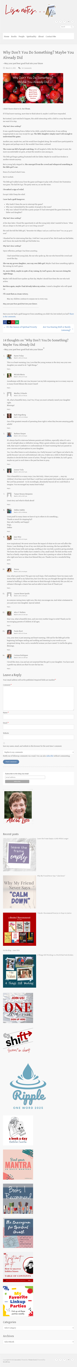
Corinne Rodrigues (21, 655)
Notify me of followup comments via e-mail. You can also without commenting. (36, 756)
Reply (9, 369)
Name (6, 713)
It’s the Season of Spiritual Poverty (20, 327)
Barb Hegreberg (20, 415)
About (41, 36)
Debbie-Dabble (19, 510)
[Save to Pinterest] (13, 322)
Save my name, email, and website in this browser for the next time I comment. (32, 746)
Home (6, 36)
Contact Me (51, 36)
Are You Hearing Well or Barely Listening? (58, 328)
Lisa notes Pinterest (64, 21)
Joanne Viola (19, 470)
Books (14, 36)
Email (6, 723)
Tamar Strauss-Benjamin (23, 494)
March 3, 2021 (11, 68)
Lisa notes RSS (72, 21)
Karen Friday (19, 356)
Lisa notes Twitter (60, 21)
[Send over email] (17, 322)
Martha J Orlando (20, 393)
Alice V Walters (19, 612)
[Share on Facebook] (5, 322)
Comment (7, 685)
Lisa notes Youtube (68, 21)
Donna (16, 569)
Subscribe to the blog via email (16, 774)
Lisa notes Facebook (56, 21)
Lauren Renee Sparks (22, 594)
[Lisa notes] (29, 10)
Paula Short (18, 631)
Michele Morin (19, 375)
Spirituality (31, 36)
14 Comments (27, 68)
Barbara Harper (20, 434)
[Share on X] (9, 322)
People (22, 36)
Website (6, 733)
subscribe (49, 756)
